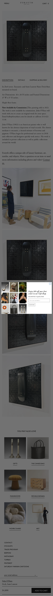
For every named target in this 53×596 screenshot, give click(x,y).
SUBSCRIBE (31, 304)
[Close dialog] (50, 284)
